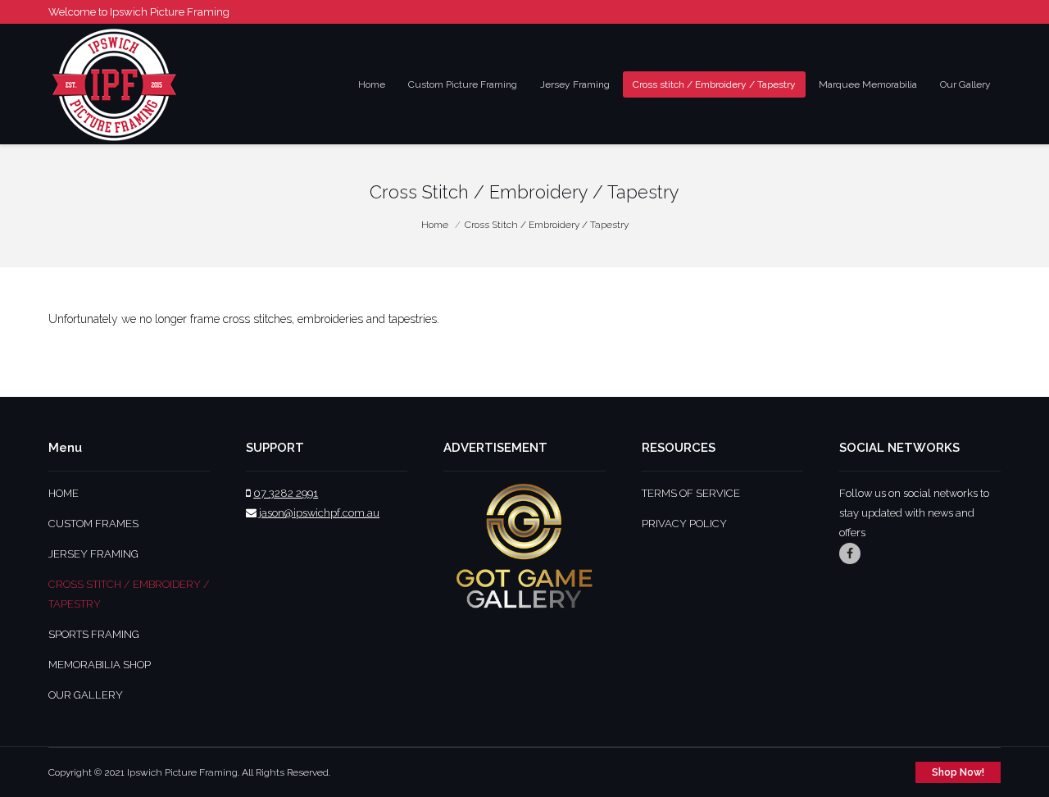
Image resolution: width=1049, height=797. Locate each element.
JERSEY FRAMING (93, 554)
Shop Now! (958, 772)
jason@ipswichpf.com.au (319, 513)
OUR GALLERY (85, 695)
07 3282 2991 (285, 493)
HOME (63, 493)
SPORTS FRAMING (93, 634)
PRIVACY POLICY (684, 523)
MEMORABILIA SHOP (99, 664)
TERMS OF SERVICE (691, 493)
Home (434, 224)
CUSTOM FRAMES (93, 523)
